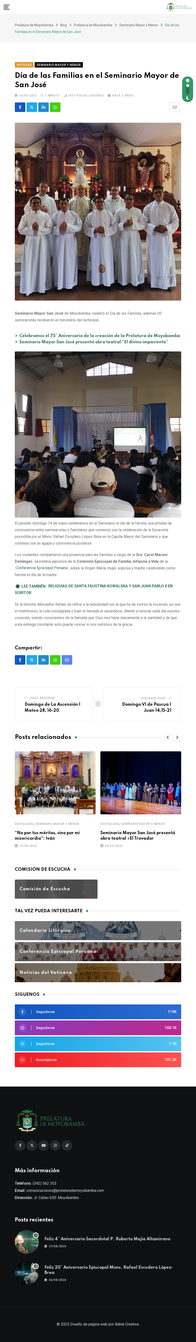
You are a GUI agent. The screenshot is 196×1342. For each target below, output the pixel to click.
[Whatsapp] (55, 107)
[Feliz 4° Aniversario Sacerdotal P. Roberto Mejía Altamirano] (27, 1242)
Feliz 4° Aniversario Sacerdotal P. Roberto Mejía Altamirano (107, 1239)
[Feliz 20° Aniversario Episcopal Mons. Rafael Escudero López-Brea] (27, 1273)
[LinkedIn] (43, 107)
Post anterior (42, 698)
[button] (167, 737)
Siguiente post (153, 698)
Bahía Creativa (127, 1324)
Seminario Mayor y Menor (57, 824)
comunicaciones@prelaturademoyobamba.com (65, 1190)
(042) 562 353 (44, 1183)
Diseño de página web (89, 1324)
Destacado (24, 824)
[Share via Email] (174, 107)
